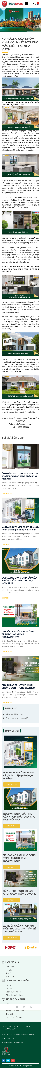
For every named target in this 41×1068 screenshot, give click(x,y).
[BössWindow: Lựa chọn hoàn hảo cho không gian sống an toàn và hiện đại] (20, 456)
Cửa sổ (9, 985)
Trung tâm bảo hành (15, 1011)
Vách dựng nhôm (13, 992)
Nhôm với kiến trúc (15, 714)
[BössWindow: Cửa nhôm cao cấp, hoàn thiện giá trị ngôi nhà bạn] (20, 510)
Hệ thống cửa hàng (14, 1017)
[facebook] (3, 1060)
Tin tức (9, 973)
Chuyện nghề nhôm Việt (17, 718)
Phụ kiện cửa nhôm (14, 995)
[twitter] (8, 1060)
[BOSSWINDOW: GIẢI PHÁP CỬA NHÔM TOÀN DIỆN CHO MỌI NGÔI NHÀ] (20, 561)
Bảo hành (10, 976)
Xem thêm (5, 493)
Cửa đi (9, 989)
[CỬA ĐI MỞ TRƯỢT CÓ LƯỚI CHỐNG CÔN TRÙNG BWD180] (20, 668)
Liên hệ (9, 970)
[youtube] (13, 1060)
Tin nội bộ (10, 1014)
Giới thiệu (10, 967)
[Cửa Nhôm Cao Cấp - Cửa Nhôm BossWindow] (17, 4)
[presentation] (4, 20)
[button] (21, 20)
